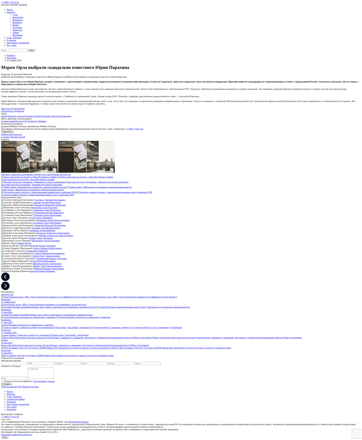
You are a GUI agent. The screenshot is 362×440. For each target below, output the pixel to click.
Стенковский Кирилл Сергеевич (51, 258)
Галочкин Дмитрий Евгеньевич (50, 200)
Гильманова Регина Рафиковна (49, 212)
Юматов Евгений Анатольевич (49, 268)
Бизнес (15, 25)
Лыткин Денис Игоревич (40, 238)
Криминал (17, 20)
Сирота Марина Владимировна (49, 253)
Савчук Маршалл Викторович (47, 248)
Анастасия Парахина (61, 116)
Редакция (11, 40)
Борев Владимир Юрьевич (42, 271)
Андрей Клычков (42, 116)
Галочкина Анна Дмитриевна (47, 223)
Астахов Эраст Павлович (40, 218)
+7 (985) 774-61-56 (10, 2)
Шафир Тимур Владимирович (47, 266)
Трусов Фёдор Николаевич (43, 261)
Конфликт (17, 22)
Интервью (17, 35)
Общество (17, 30)
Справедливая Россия (11, 121)
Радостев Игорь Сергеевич (43, 246)
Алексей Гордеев (25, 116)
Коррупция (17, 17)
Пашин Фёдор (24, 243)
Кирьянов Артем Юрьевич (42, 230)
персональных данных (44, 381)
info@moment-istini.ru (78, 422)
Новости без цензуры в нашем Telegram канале (13, 135)
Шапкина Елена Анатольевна (47, 263)
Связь (4, 437)
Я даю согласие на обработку (30, 381)
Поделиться (7, 132)
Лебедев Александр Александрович (56, 235)
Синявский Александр (37, 251)
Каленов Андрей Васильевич (46, 228)
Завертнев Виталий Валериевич (50, 225)
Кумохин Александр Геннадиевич (53, 233)
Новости (11, 12)
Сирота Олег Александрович (46, 256)
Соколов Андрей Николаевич (47, 202)
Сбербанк (41, 121)
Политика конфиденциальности (16, 434)
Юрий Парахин (8, 116)
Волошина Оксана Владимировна (53, 220)
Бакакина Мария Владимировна (50, 205)
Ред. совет (12, 45)
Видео (10, 9)
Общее (15, 32)
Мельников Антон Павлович (46, 240)
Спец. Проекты (14, 37)
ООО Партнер (29, 121)
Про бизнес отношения (18, 43)
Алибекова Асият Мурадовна (46, 210)
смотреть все (7, 294)
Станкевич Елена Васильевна (47, 215)
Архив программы (16, 399)
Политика (17, 27)
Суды (15, 15)
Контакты (11, 409)
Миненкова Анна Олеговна (44, 207)
